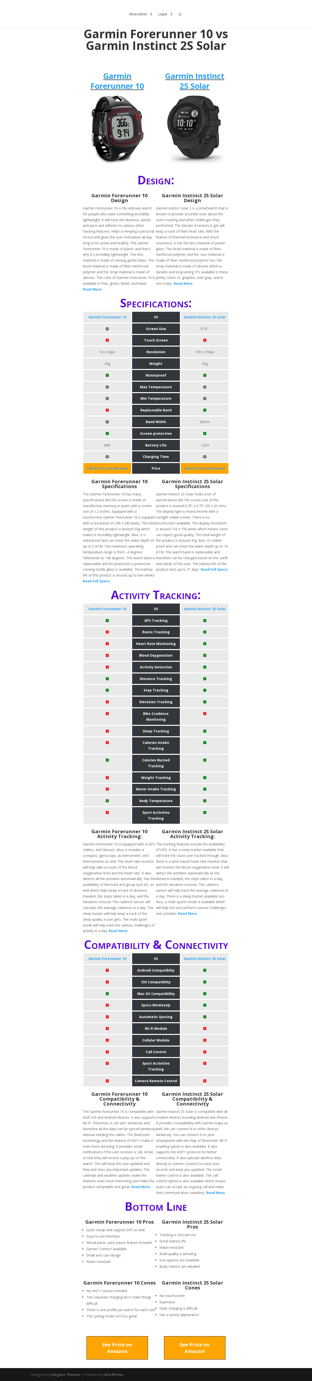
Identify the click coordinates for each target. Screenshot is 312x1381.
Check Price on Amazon (107, 468)
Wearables (138, 14)
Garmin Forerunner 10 (117, 81)
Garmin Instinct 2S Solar (194, 81)
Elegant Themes (66, 1374)
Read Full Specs (96, 581)
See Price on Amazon (117, 1347)
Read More (92, 289)
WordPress (113, 1374)
